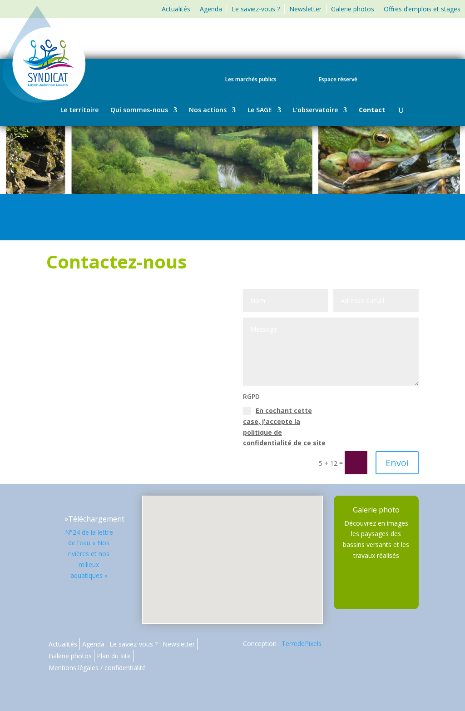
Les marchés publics (251, 80)
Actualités (176, 9)
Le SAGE (259, 110)
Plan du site (114, 655)
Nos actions (208, 110)
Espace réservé (338, 80)
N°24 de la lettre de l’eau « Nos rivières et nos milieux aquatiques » (89, 554)
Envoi (397, 463)
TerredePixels (302, 643)
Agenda (211, 9)
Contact (372, 110)
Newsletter (305, 9)
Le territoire (79, 110)
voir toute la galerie (376, 513)
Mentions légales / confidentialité (97, 667)
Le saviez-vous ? (256, 9)
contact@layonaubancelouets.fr (134, 398)
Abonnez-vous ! (422, 41)
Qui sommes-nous (139, 110)
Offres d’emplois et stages (422, 9)
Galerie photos (352, 9)
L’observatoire (315, 110)
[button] (236, 550)
